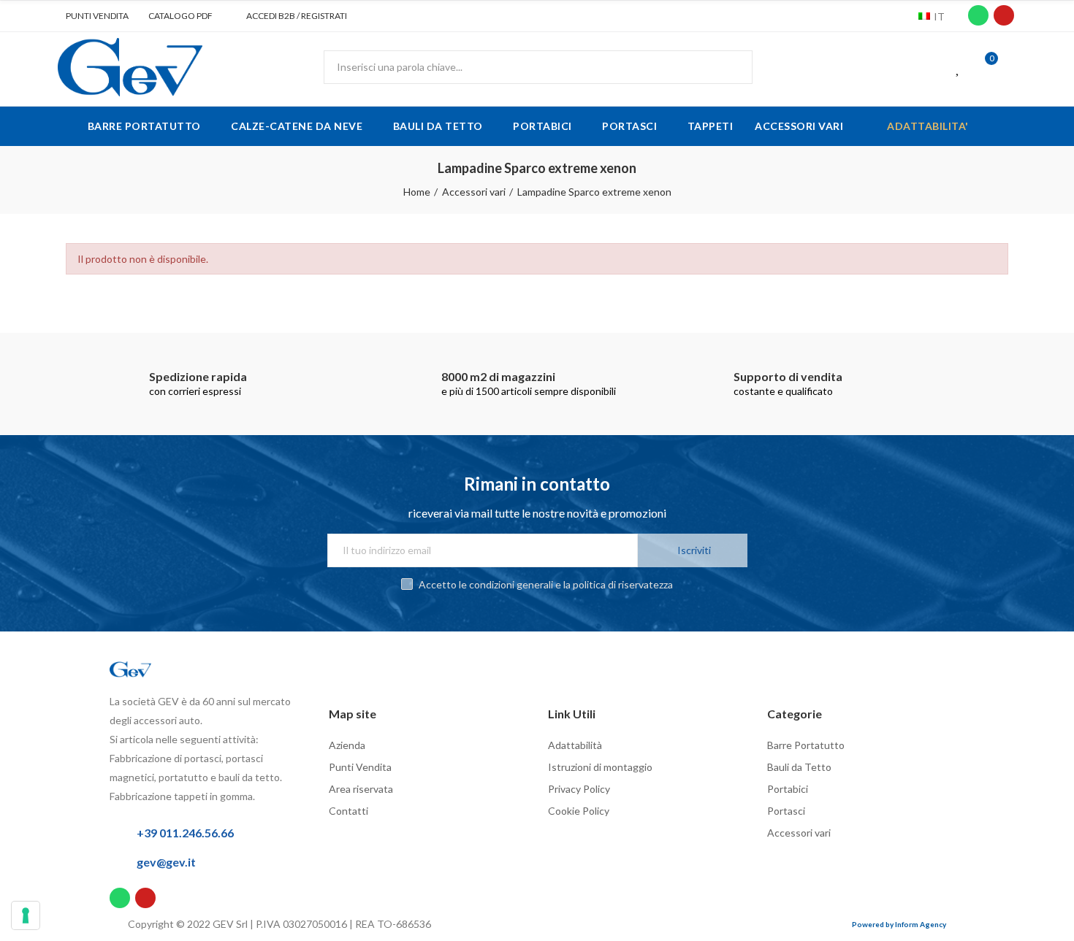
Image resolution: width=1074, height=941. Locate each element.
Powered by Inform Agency (899, 924)
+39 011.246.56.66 (185, 833)
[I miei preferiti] (958, 67)
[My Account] (1012, 67)
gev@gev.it (166, 862)
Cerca (729, 67)
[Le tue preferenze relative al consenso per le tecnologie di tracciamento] (25, 915)
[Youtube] (1004, 15)
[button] (92, 16)
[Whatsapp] (978, 15)
